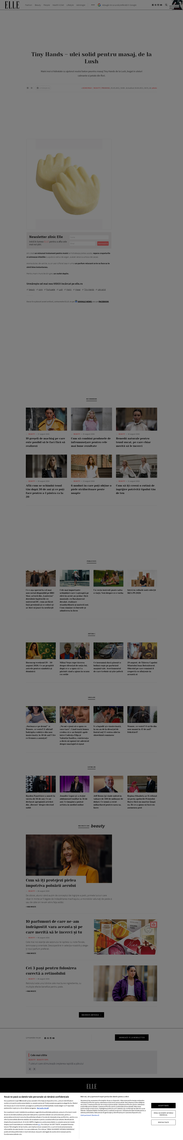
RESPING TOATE (163, 1122)
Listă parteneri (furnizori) (90, 1115)
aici (39, 1124)
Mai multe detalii (43, 1108)
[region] (91, 1116)
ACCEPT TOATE (163, 1106)
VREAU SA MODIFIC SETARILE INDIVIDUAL (163, 1114)
